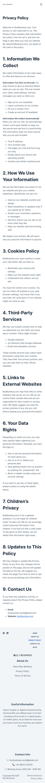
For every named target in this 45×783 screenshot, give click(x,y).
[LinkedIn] (7, 633)
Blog (35, 647)
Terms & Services (34, 775)
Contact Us (35, 644)
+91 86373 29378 (24, 764)
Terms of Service (22, 675)
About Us (35, 637)
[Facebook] (4, 633)
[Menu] (41, 4)
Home (35, 633)
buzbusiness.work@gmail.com (24, 760)
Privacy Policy (34, 640)
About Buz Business (22, 666)
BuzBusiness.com (25, 616)
